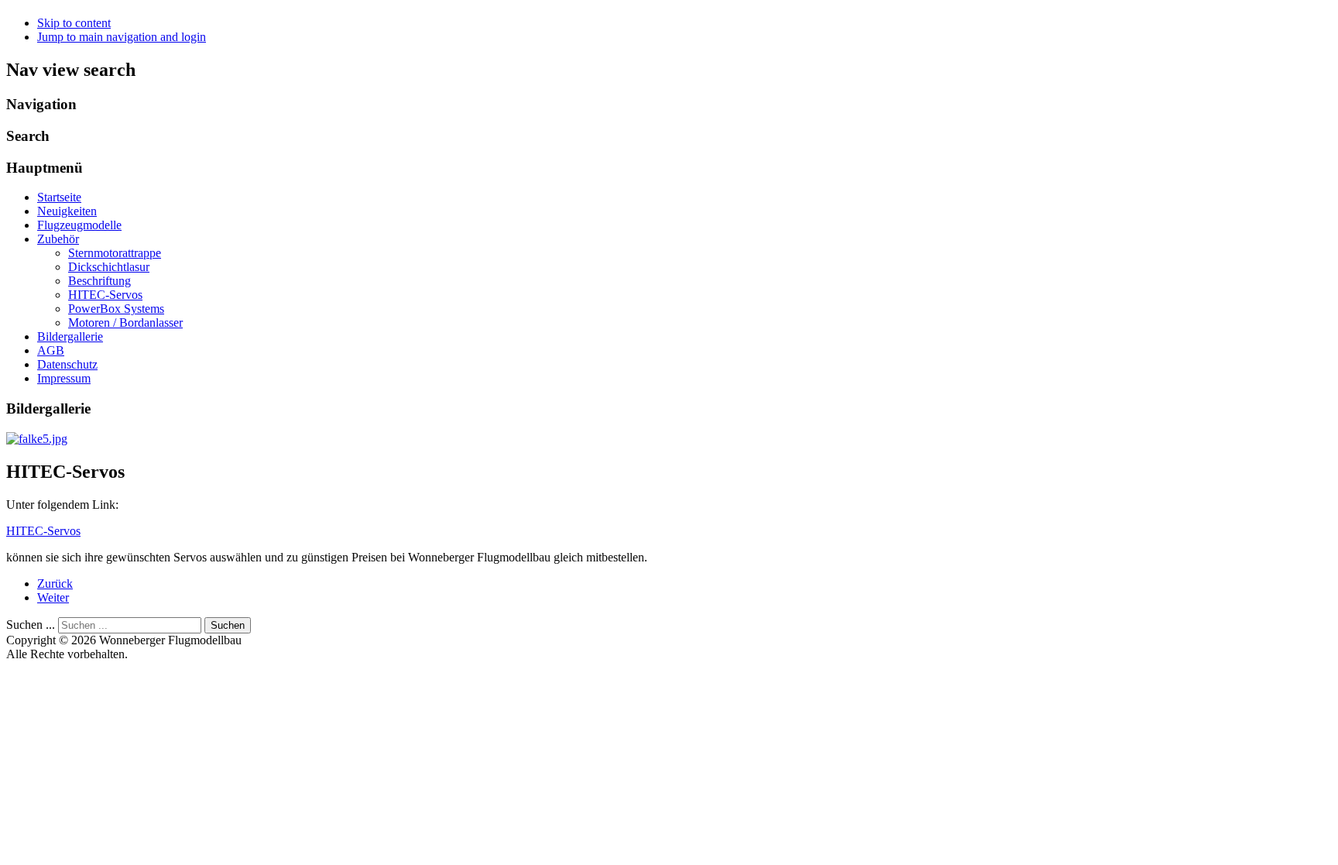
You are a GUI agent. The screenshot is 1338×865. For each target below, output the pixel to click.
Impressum (64, 378)
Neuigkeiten (67, 211)
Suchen (228, 625)
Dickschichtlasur (108, 266)
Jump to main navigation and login (121, 36)
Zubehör (58, 238)
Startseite (59, 197)
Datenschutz (67, 364)
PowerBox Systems (116, 308)
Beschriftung (99, 280)
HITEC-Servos (105, 294)
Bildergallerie (70, 336)
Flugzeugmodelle (79, 225)
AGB (50, 350)
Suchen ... (30, 624)
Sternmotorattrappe (114, 252)
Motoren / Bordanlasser (125, 322)
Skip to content (74, 22)
